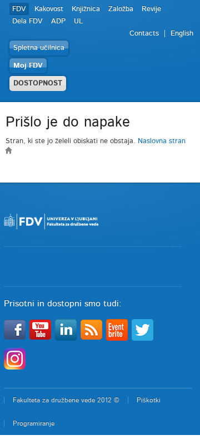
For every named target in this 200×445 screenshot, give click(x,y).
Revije (151, 9)
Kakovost (48, 9)
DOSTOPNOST (37, 83)
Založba (120, 9)
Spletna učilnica (38, 48)
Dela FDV (27, 21)
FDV (19, 9)
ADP (58, 21)
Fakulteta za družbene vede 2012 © (66, 400)
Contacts (144, 33)
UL (78, 21)
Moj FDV (28, 65)
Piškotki (149, 400)
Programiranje (33, 423)
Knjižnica (86, 9)
